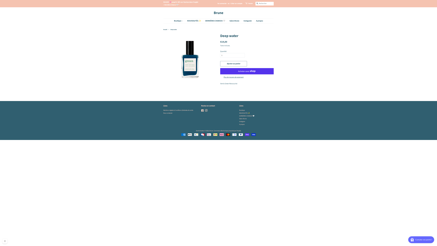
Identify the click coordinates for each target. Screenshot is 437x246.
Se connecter (222, 3)
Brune (218, 13)
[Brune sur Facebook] (202, 111)
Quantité (223, 51)
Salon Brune (234, 21)
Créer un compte (236, 3)
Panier (250, 3)
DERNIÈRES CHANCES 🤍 (215, 21)
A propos (259, 21)
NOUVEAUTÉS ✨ (194, 21)
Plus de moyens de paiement (234, 77)
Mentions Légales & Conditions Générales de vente (178, 110)
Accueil (165, 30)
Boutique (178, 21)
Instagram (248, 21)
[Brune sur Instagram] (206, 111)
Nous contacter (167, 113)
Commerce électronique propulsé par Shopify (227, 131)
